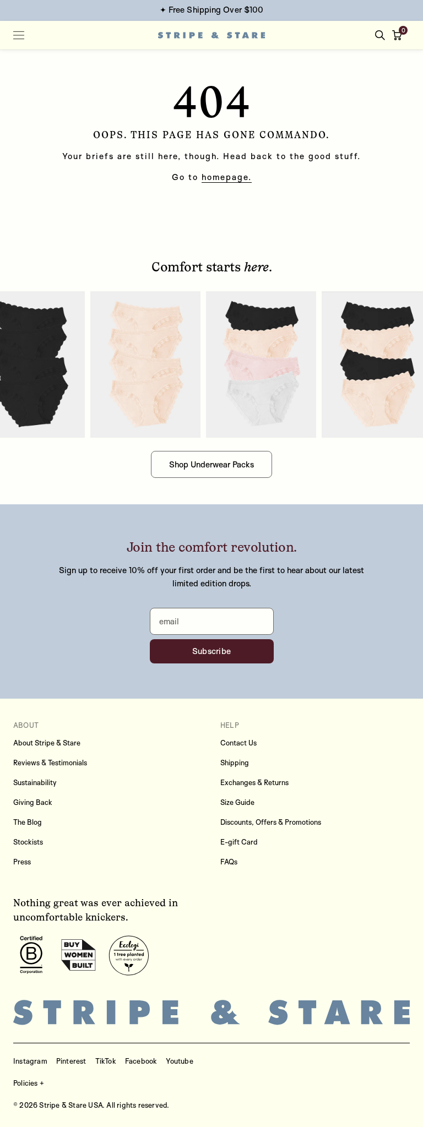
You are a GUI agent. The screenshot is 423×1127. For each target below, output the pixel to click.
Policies (25, 1083)
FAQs (228, 861)
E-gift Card (239, 841)
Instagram (30, 1061)
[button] (399, 35)
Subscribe (211, 651)
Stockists (28, 841)
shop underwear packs (211, 464)
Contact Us (238, 742)
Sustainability (35, 782)
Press (22, 861)
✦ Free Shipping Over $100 (212, 9)
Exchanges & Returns (254, 782)
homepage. (227, 177)
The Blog (27, 822)
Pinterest (71, 1061)
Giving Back (32, 802)
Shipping (234, 762)
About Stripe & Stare (46, 742)
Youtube (179, 1061)
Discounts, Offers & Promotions (270, 822)
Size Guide (237, 802)
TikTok (105, 1061)
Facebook (141, 1061)
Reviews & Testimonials (50, 762)
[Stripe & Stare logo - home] (211, 35)
